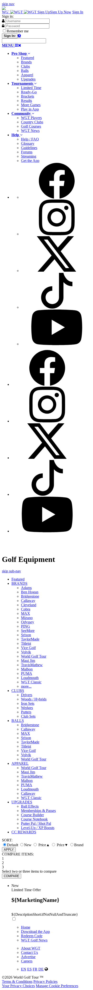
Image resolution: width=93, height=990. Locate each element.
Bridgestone (30, 596)
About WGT (30, 948)
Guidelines (29, 148)
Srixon (26, 635)
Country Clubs (32, 122)
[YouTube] (57, 344)
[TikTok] (57, 307)
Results (26, 101)
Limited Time (31, 88)
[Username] (3, 21)
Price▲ (43, 845)
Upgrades (28, 79)
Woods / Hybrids (33, 699)
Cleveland (28, 605)
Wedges (27, 708)
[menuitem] (51, 66)
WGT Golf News (34, 940)
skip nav (8, 4)
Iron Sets (27, 703)
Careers (26, 961)
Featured (27, 58)
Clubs (25, 66)
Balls (25, 71)
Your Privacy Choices (18, 986)
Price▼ (62, 845)
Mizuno (27, 618)
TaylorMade (30, 639)
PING (25, 626)
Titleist (26, 643)
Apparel (27, 75)
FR (35, 969)
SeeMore (28, 631)
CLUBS (17, 691)
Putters (26, 712)
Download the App (35, 932)
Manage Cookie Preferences (57, 986)
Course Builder (32, 815)
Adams (26, 588)
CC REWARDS (23, 832)
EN (23, 969)
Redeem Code (31, 936)
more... (26, 686)
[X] (57, 271)
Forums (26, 152)
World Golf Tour (33, 656)
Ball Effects (30, 806)
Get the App (30, 161)
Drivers (26, 695)
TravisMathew (32, 665)
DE (41, 969)
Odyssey (27, 622)
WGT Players (31, 118)
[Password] (3, 26)
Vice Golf (28, 648)
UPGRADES (21, 802)
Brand (78, 845)
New (27, 845)
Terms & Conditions (17, 982)
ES (29, 969)
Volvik (26, 652)
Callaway (28, 601)
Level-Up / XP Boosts (37, 828)
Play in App (30, 109)
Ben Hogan (29, 592)
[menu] (51, 254)
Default (12, 845)
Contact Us (29, 952)
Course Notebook (34, 819)
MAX (25, 613)
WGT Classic (31, 682)
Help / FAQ (30, 139)
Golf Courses (31, 126)
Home (25, 927)
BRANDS (19, 583)
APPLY (9, 849)
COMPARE (11, 876)
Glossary (27, 143)
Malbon (27, 669)
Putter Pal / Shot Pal (36, 823)
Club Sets (28, 716)
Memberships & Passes (38, 811)
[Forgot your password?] (19, 35)
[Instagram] (57, 234)
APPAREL (20, 763)
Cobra (25, 609)
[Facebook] (57, 197)
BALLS (17, 721)
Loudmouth (30, 678)
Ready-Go (29, 92)
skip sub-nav (11, 571)
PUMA (26, 673)
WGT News (30, 131)
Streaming (28, 156)
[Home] (19, 12)
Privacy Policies (45, 982)
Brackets (27, 96)
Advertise (28, 957)
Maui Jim (28, 661)
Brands (26, 62)
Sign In (77, 12)
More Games (31, 105)
